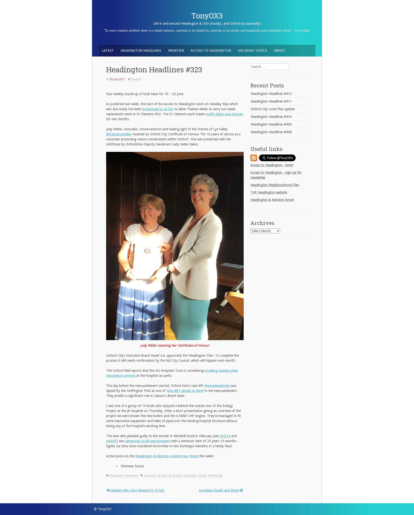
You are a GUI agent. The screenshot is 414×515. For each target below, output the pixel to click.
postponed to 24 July (158, 109)
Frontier (176, 50)
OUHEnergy (215, 475)
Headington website (268, 192)
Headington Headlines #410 (271, 117)
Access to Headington (211, 50)
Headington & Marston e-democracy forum (166, 456)
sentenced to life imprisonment (147, 441)
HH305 (111, 441)
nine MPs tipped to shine (185, 391)
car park (162, 475)
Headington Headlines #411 (271, 101)
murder (202, 475)
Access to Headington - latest (271, 165)
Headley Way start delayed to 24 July (137, 490)
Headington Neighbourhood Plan (274, 185)
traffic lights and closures (224, 114)
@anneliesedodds (217, 386)
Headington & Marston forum (272, 200)
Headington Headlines (141, 50)
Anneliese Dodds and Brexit (219, 490)
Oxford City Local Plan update (273, 109)
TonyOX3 (207, 15)
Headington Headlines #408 (271, 132)
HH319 (225, 436)
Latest (108, 50)
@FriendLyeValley (119, 134)
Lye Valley (190, 475)
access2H (150, 475)
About (279, 50)
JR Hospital (176, 475)
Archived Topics (252, 50)
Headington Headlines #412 (271, 94)
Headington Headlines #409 (271, 124)
